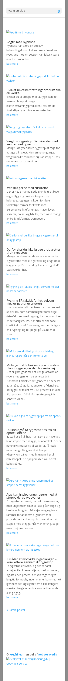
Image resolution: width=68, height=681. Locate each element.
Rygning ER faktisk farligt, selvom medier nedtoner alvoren (30, 302)
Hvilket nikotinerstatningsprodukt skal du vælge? (33, 91)
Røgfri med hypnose (20, 42)
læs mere (12, 63)
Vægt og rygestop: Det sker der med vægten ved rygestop (32, 142)
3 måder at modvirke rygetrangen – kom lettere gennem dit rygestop (31, 560)
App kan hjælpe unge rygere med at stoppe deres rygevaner (31, 496)
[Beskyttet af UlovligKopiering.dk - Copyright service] (34, 663)
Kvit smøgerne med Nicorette (27, 188)
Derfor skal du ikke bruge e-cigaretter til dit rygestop (33, 251)
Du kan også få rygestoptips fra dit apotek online (31, 431)
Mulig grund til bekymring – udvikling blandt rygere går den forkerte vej (33, 366)
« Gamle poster (15, 610)
